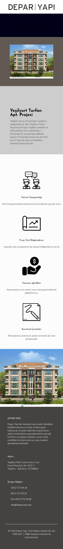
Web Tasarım (31, 534)
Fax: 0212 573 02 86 (21, 499)
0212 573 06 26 (19, 487)
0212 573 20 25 (19, 493)
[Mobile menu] (58, 7)
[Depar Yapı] (31, 7)
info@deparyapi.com (21, 504)
